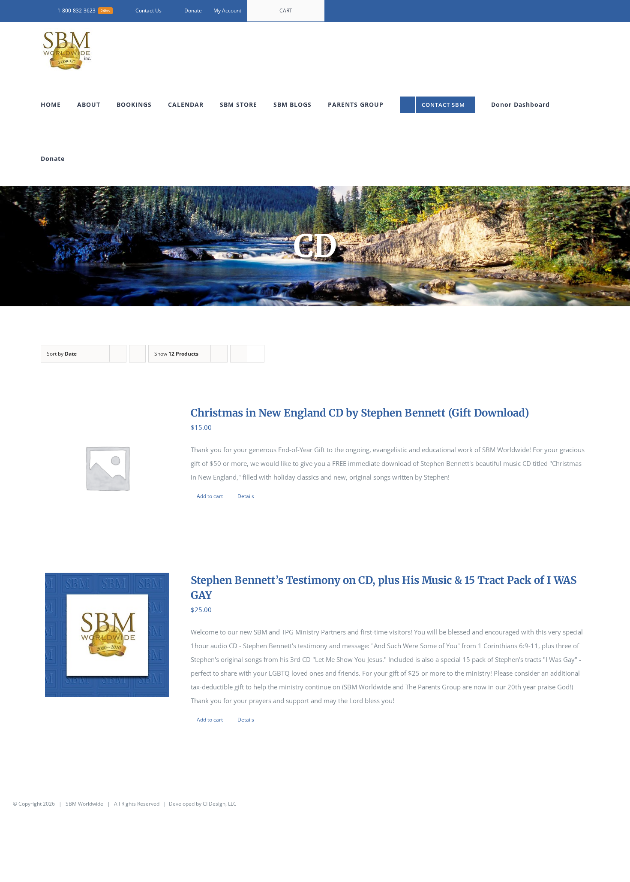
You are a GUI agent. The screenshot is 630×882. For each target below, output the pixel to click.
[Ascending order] (137, 353)
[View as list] (255, 353)
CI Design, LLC (220, 803)
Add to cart (210, 496)
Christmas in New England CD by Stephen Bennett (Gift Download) (360, 413)
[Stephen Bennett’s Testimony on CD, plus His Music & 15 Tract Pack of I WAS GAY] (107, 635)
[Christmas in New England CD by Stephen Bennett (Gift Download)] (107, 467)
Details (245, 496)
